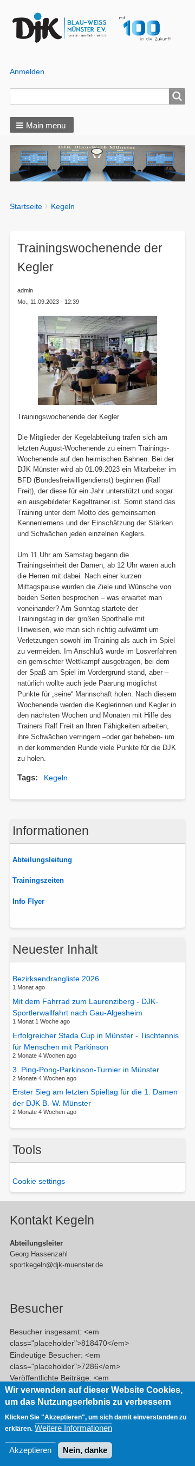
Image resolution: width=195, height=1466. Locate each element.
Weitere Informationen (73, 1427)
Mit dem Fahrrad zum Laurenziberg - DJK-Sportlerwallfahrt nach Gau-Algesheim (85, 1007)
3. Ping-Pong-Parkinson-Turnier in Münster (85, 1069)
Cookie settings (38, 1181)
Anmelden (27, 71)
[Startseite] (98, 27)
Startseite (26, 206)
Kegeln (63, 206)
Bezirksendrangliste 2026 (55, 978)
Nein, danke (85, 1450)
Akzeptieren (30, 1450)
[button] (42, 125)
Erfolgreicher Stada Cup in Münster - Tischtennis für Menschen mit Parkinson (95, 1041)
